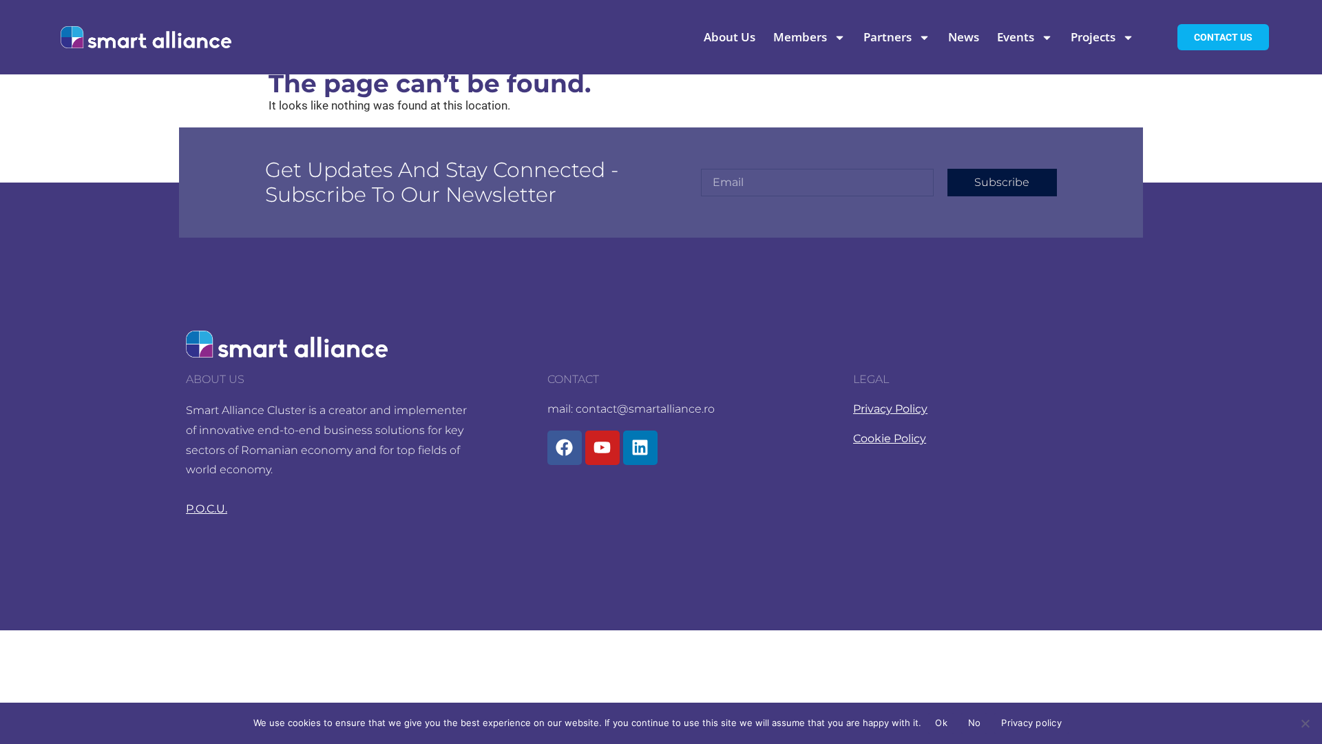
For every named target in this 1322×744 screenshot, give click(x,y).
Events (1015, 37)
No (974, 722)
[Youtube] (602, 448)
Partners (887, 37)
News (963, 37)
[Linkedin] (640, 448)
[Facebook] (564, 448)
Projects (1093, 37)
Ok (941, 722)
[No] (1305, 723)
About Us (729, 37)
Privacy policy (1031, 722)
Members (800, 37)
